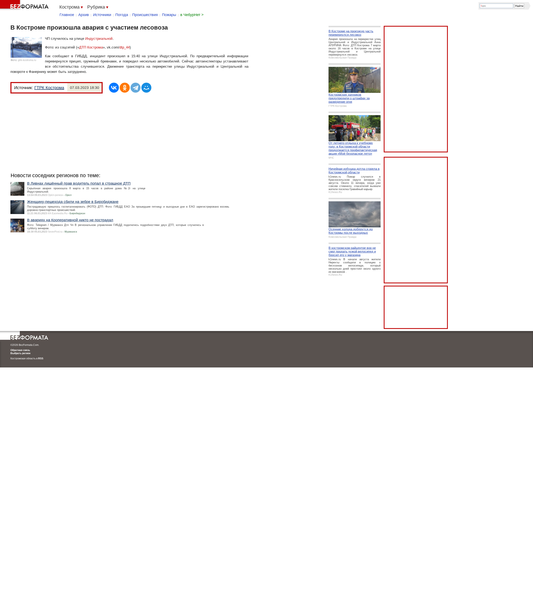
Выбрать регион (20, 353)
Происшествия (145, 15)
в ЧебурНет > (192, 15)
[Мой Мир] (146, 88)
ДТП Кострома (91, 47)
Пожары (169, 15)
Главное (67, 15)
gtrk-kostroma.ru (27, 60)
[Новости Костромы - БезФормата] (25, 5)
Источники (102, 15)
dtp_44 (124, 47)
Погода (121, 15)
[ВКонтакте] (114, 88)
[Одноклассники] (125, 88)
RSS (40, 358)
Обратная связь (20, 350)
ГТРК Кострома (49, 87)
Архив (83, 15)
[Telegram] (136, 88)
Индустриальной (99, 39)
